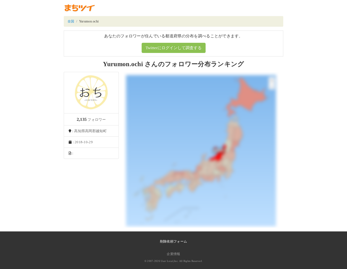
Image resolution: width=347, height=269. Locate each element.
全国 (71, 21)
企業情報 (173, 254)
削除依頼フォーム (173, 241)
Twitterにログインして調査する (174, 48)
